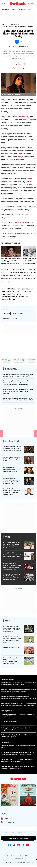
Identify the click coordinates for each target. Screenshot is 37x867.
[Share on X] (16, 64)
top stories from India (11, 294)
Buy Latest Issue (10, 822)
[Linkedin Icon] (23, 845)
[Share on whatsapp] (24, 64)
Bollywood (6, 314)
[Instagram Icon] (18, 845)
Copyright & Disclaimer (26, 856)
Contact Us (14, 856)
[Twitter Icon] (13, 845)
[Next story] (35, 433)
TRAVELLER (22, 9)
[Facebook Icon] (9, 845)
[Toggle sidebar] (5, 3)
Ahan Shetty (20, 222)
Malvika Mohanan (15, 233)
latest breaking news (21, 289)
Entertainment (8, 296)
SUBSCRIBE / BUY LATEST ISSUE (18, 838)
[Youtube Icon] (27, 845)
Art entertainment (14, 24)
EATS (29, 9)
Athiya (20, 156)
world (14, 299)
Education (20, 296)
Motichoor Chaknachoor (11, 318)
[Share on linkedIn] (20, 64)
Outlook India (8, 291)
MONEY (13, 9)
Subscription (9, 818)
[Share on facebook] (13, 64)
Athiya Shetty (23, 116)
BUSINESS (5, 9)
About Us (6, 856)
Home (3, 24)
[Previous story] (1, 433)
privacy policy (21, 832)
